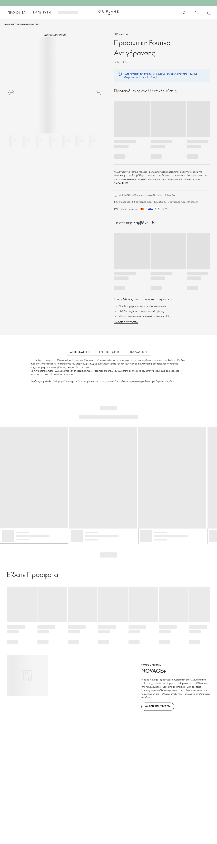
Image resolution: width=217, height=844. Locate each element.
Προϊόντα (17, 13)
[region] (55, 85)
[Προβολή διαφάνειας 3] (42, 141)
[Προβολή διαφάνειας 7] (95, 141)
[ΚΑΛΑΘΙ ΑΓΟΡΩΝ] (209, 12)
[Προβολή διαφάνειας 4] (55, 141)
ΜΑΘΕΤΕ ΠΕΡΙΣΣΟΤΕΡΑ (126, 322)
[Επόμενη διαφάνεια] (98, 92)
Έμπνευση (42, 13)
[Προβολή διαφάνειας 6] (81, 141)
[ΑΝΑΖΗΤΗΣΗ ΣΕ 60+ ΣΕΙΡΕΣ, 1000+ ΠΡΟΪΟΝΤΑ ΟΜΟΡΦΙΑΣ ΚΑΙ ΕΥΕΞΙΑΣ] (184, 12)
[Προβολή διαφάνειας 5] (68, 141)
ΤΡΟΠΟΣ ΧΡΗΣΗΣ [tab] (111, 352)
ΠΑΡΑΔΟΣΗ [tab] (138, 352)
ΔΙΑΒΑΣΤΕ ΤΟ (121, 183)
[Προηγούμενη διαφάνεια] (11, 92)
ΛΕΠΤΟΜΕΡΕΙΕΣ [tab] (81, 352)
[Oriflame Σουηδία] (108, 12)
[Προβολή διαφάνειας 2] (28, 141)
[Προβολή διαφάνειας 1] (15, 141)
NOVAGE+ (121, 34)
